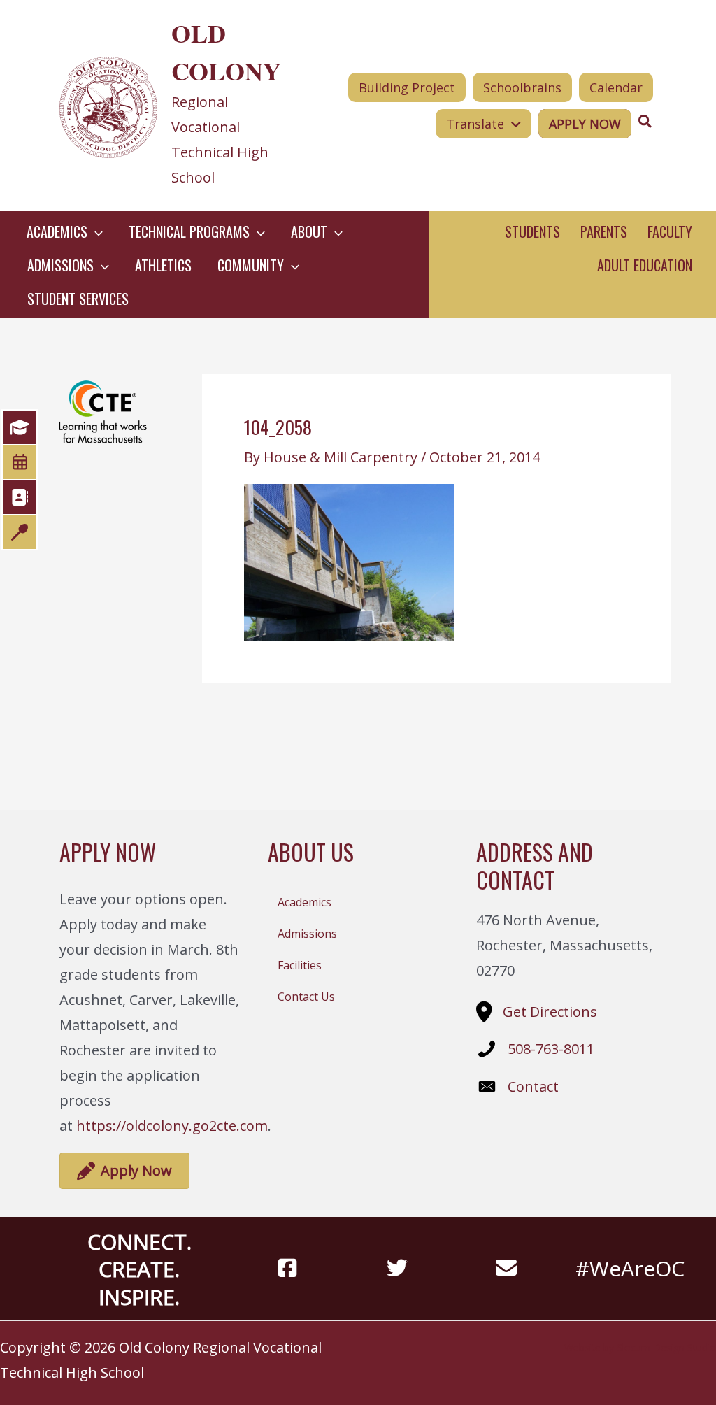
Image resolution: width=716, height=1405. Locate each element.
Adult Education (644, 265)
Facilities (300, 965)
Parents (603, 231)
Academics (304, 902)
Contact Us (306, 996)
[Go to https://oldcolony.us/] (176, 105)
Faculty (669, 231)
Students (532, 231)
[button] (95, 231)
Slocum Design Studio (666, 1347)
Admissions (307, 933)
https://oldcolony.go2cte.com (172, 1125)
